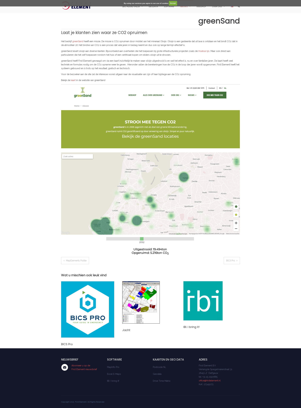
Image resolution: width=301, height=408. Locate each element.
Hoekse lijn (203, 51)
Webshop (201, 6)
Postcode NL (159, 367)
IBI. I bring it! (191, 327)
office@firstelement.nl (210, 380)
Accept (173, 3)
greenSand (77, 41)
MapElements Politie (76, 260)
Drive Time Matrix (161, 381)
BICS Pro (230, 260)
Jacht (126, 330)
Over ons (217, 6)
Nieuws (184, 6)
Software (169, 6)
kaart (73, 80)
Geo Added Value (131, 6)
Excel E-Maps (114, 374)
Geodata (153, 6)
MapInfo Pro (113, 367)
